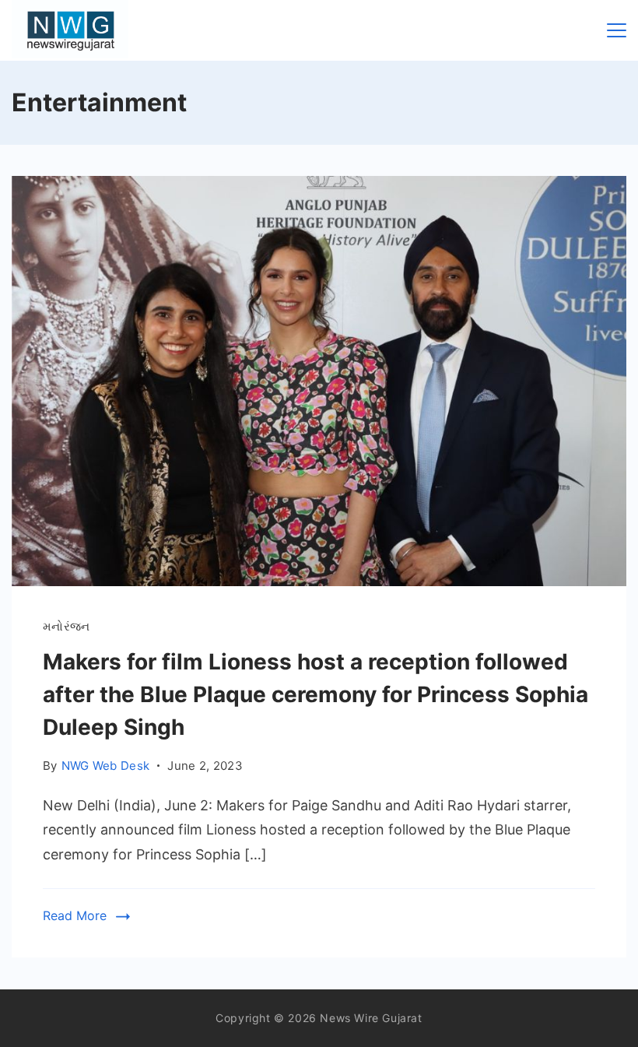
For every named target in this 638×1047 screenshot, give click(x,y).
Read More (75, 915)
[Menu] (616, 30)
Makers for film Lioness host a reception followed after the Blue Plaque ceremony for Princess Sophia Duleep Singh (315, 694)
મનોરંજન (66, 626)
